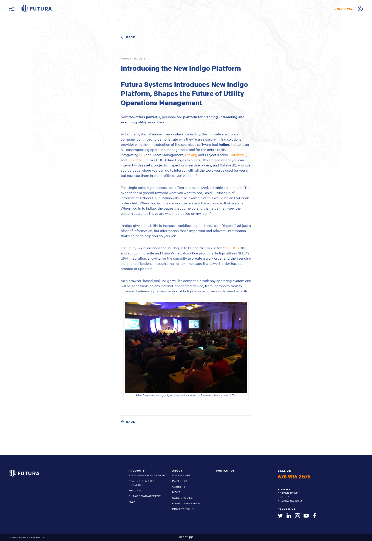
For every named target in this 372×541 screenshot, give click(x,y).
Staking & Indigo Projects (142, 482)
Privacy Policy (183, 509)
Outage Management (145, 496)
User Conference (186, 503)
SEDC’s (233, 248)
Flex (132, 501)
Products (137, 470)
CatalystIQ (238, 155)
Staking (191, 155)
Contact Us (225, 470)
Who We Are (181, 475)
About (177, 470)
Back (130, 37)
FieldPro (134, 160)
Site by (183, 537)
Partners (179, 481)
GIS (142, 155)
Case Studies (182, 497)
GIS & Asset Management (148, 475)
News (176, 492)
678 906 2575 (344, 9)
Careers (178, 486)
